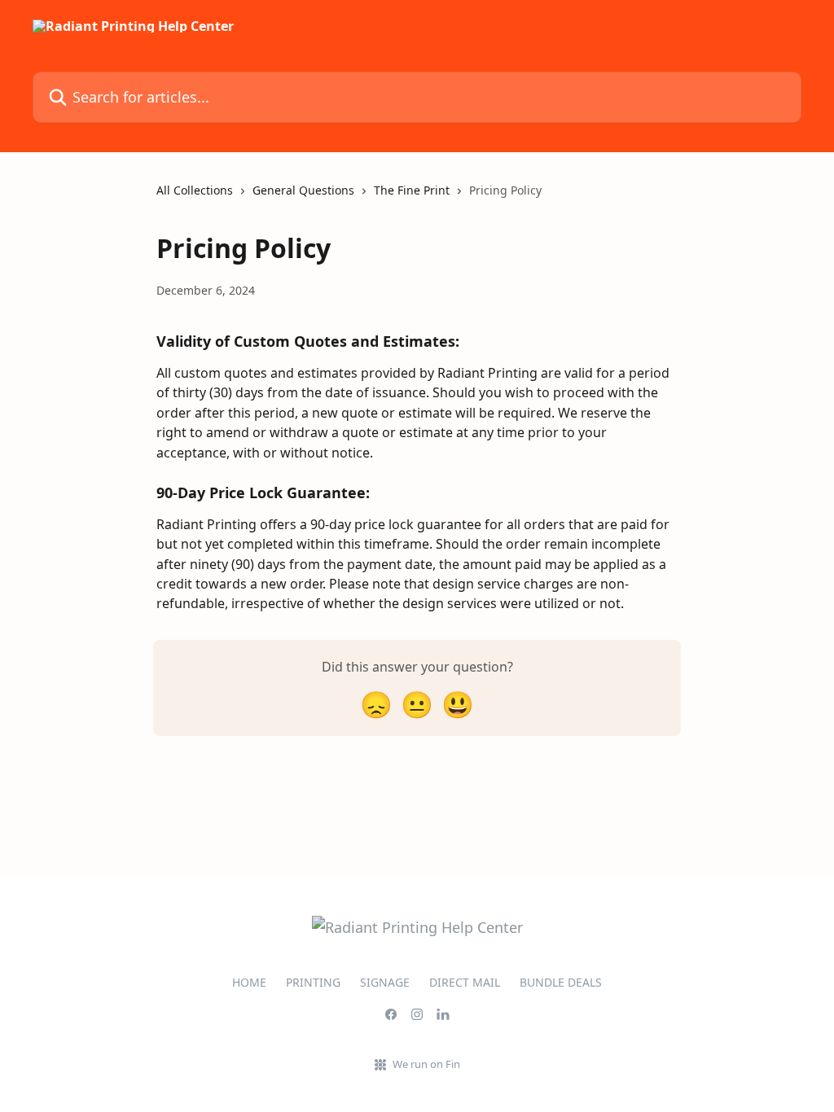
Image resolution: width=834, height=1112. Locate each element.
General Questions (303, 190)
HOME (249, 982)
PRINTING (313, 982)
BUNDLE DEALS (561, 982)
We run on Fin (426, 1064)
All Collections (194, 190)
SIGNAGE (385, 982)
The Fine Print (412, 190)
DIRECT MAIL (464, 982)
